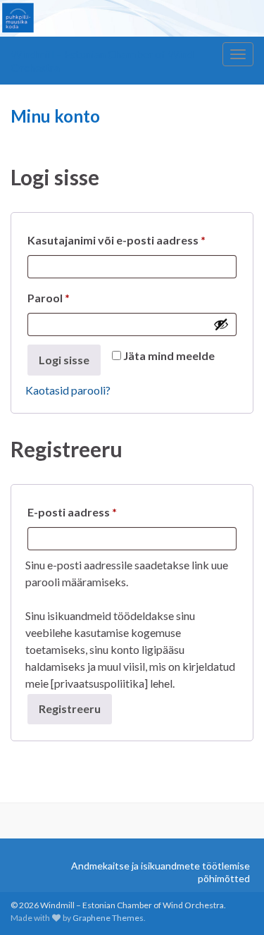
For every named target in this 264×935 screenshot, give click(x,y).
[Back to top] (232, 903)
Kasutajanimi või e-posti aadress (132, 240)
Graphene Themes (108, 917)
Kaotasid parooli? (68, 390)
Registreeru (70, 708)
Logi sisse (64, 359)
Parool (68, 297)
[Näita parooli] (221, 324)
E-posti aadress (91, 511)
